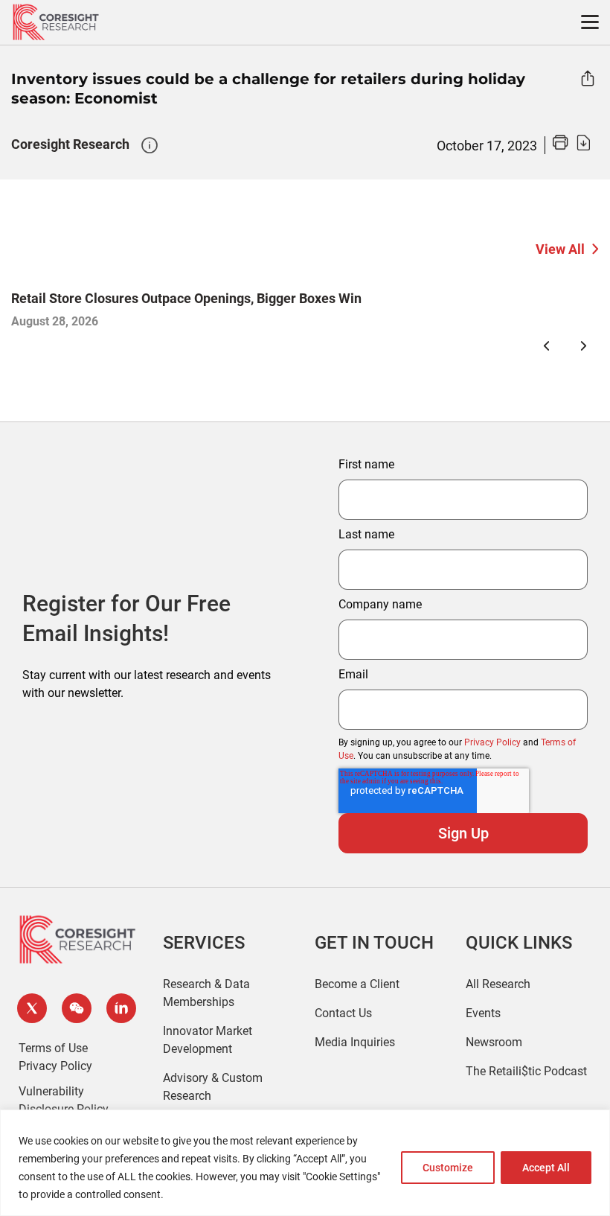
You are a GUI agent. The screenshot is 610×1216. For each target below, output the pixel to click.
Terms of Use (53, 1048)
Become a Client (357, 984)
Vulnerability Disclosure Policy (64, 1100)
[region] (305, 1163)
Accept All (546, 1168)
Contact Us (343, 1013)
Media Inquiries (355, 1042)
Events (483, 1013)
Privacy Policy (492, 742)
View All (560, 249)
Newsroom (494, 1042)
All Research (498, 984)
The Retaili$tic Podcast (526, 1071)
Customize (448, 1168)
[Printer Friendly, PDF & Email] (571, 146)
